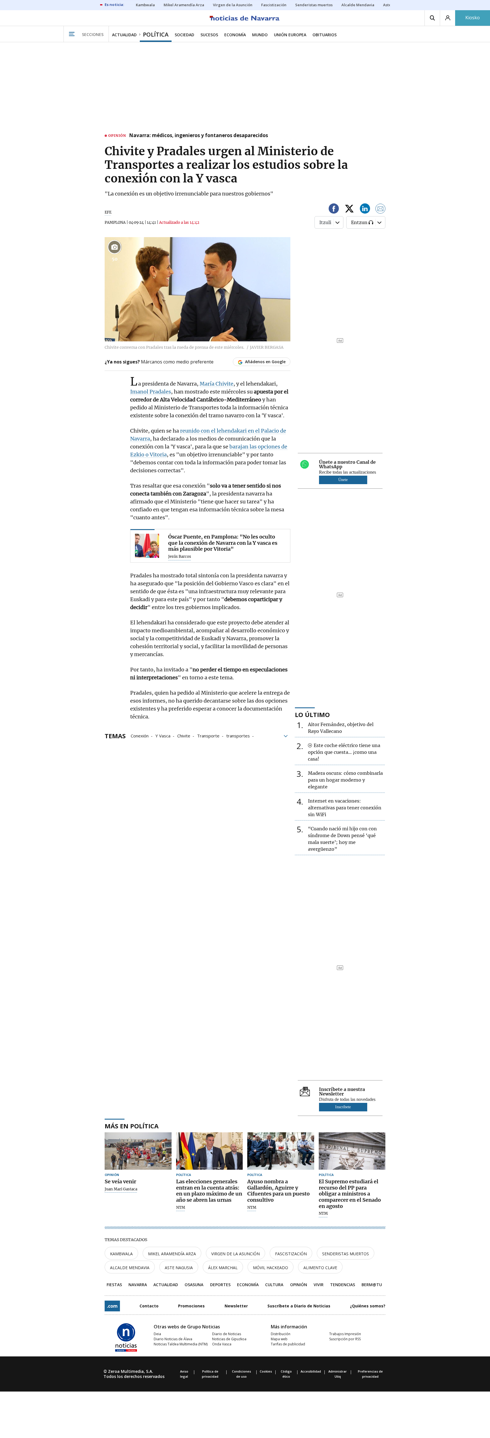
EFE (108, 212)
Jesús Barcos (179, 556)
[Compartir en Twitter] (349, 209)
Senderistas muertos (345, 1253)
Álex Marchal (223, 1267)
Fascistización (291, 1253)
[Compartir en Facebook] (334, 209)
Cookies (266, 1371)
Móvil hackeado (270, 1267)
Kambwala (121, 1253)
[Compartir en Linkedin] (365, 209)
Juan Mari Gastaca (121, 1189)
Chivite (183, 735)
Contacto (149, 1306)
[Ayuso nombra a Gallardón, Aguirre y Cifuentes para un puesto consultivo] (280, 1151)
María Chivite (216, 383)
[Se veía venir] (138, 1151)
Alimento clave (320, 1267)
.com (112, 1306)
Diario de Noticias (226, 1333)
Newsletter (236, 1306)
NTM (180, 1207)
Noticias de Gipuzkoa (229, 1339)
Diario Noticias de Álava (173, 1339)
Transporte (208, 735)
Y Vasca (162, 735)
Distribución (280, 1333)
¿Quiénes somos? (367, 1306)
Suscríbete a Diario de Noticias (298, 1306)
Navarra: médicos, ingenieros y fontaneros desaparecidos (198, 136)
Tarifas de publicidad (288, 1344)
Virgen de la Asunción (235, 1253)
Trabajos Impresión (345, 1333)
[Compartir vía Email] (380, 209)
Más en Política (132, 1126)
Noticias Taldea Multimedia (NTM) (181, 1344)
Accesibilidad (311, 1371)
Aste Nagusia (179, 1267)
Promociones (191, 1306)
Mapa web (279, 1339)
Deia (157, 1333)
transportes (238, 735)
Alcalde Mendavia (129, 1267)
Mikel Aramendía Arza (172, 1253)
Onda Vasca (221, 1344)
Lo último (312, 714)
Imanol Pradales (150, 391)
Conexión (140, 735)
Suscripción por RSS (345, 1339)
